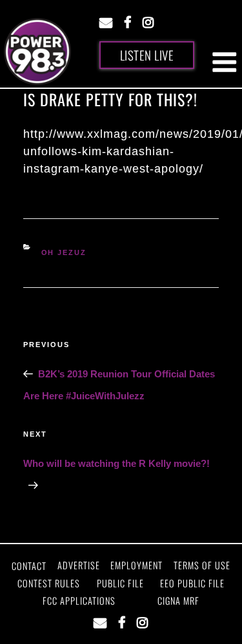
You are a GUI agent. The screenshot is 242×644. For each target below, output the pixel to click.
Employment (136, 565)
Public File (120, 583)
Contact (29, 566)
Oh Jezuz (64, 252)
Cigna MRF (178, 600)
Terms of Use (202, 565)
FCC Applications (79, 600)
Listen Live (147, 55)
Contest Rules (48, 583)
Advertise (78, 565)
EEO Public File (192, 583)
